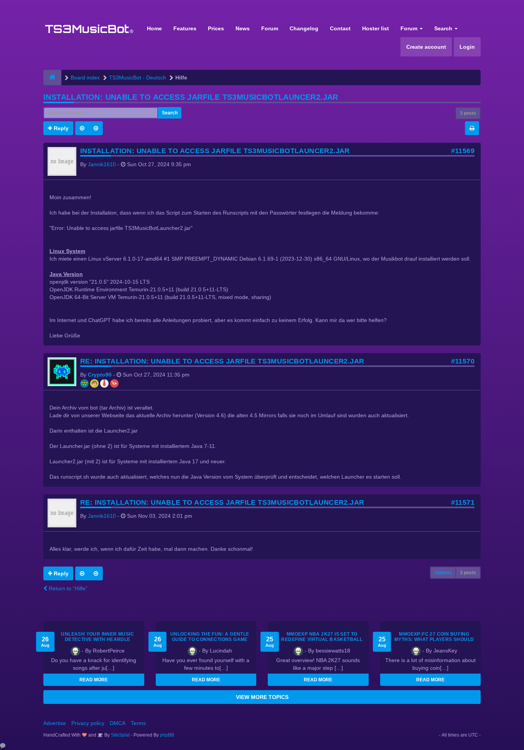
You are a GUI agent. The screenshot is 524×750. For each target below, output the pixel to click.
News (243, 28)
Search (444, 28)
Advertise (54, 723)
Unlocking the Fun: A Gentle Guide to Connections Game (209, 636)
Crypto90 (100, 375)
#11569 (463, 151)
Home (154, 28)
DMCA (117, 723)
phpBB (167, 735)
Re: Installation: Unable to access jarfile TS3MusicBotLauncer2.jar (222, 361)
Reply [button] (60, 128)
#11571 (463, 502)
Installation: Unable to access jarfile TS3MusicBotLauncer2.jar (190, 97)
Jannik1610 (102, 164)
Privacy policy (87, 723)
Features (184, 28)
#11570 (463, 361)
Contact (340, 28)
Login (467, 47)
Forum (269, 28)
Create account (426, 47)
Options (443, 572)
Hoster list (375, 28)
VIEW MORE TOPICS (262, 697)
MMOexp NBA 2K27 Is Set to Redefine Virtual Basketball (322, 636)
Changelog (304, 28)
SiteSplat (120, 735)
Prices (216, 28)
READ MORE (93, 679)
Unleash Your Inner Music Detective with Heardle (97, 636)
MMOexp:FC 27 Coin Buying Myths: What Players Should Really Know (434, 639)
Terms (138, 723)
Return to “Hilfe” (67, 588)
